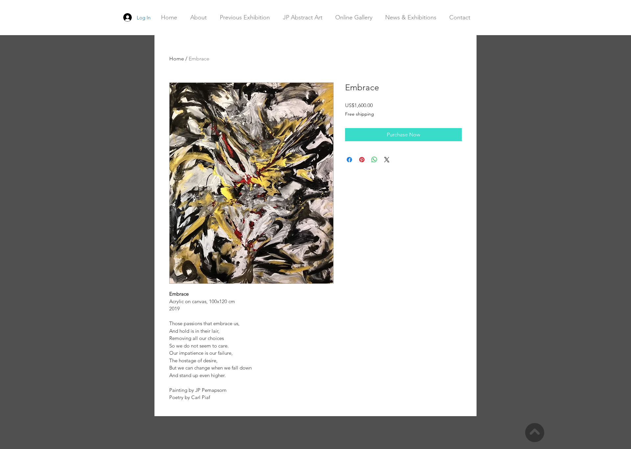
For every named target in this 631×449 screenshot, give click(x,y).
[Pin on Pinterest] (362, 160)
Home (176, 59)
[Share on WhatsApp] (374, 160)
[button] (302, 17)
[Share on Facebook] (349, 160)
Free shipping (359, 114)
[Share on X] (387, 160)
